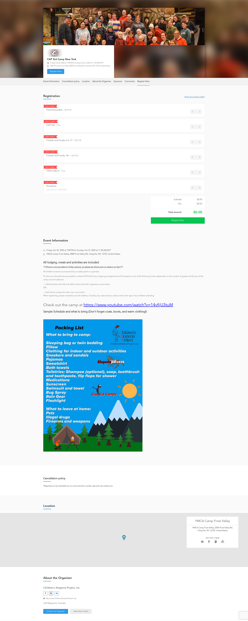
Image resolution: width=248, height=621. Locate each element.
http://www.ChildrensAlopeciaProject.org (61, 598)
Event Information (51, 81)
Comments (130, 81)
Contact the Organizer (56, 611)
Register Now (55, 71)
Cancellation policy (70, 81)
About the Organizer (101, 81)
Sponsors (118, 81)
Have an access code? (194, 97)
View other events (80, 611)
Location (86, 81)
